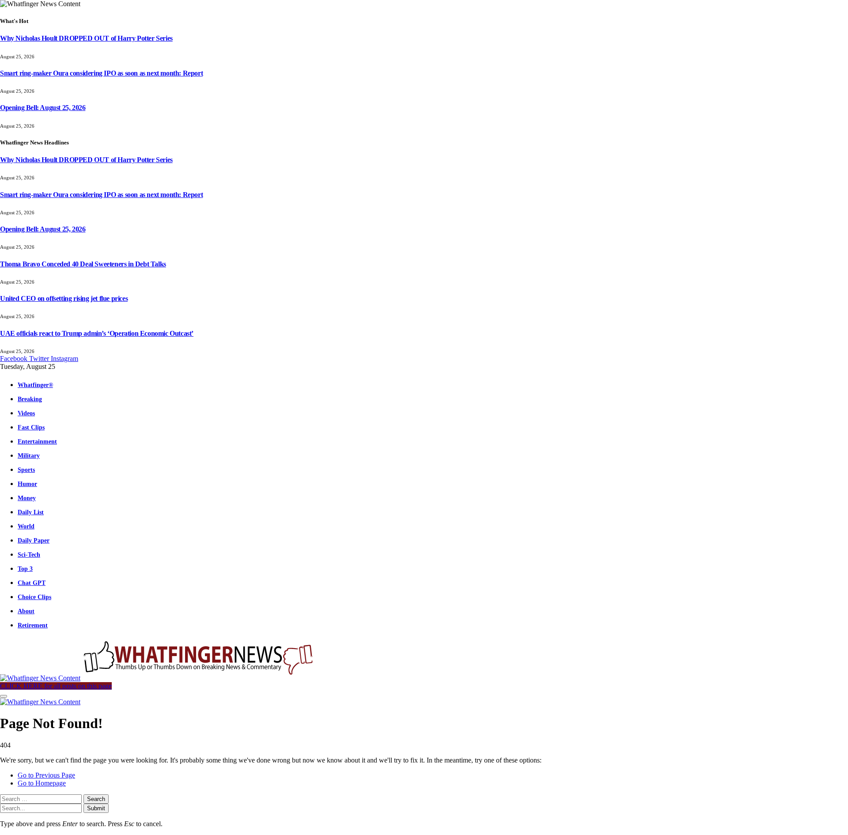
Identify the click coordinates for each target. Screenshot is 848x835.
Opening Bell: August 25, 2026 (42, 107)
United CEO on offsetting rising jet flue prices (64, 298)
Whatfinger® (35, 384)
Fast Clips (31, 427)
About (26, 611)
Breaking (30, 398)
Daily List (31, 512)
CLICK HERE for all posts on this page (56, 686)
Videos (26, 413)
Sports (26, 469)
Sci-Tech (29, 554)
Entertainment (37, 441)
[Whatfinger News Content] (158, 678)
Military (29, 455)
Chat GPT (31, 582)
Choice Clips (34, 596)
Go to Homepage (42, 783)
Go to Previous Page (46, 775)
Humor (27, 483)
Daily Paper (33, 540)
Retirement (33, 625)
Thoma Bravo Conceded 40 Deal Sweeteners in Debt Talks (83, 264)
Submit (96, 808)
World (26, 526)
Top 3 (25, 568)
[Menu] (3, 696)
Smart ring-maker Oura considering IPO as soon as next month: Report (101, 73)
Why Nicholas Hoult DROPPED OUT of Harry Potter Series (86, 38)
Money (27, 497)
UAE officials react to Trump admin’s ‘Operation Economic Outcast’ (96, 333)
